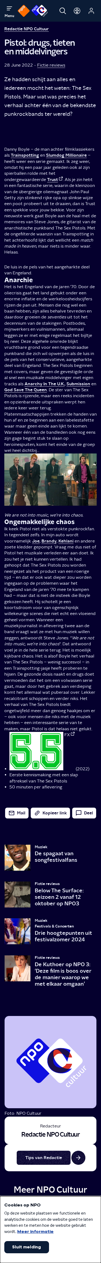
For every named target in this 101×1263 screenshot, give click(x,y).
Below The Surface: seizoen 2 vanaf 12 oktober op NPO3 (59, 897)
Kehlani (66, 541)
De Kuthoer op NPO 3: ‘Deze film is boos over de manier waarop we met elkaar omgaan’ (63, 974)
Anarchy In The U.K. (45, 383)
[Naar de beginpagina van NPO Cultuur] (39, 11)
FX (67, 734)
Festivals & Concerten (54, 926)
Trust (52, 179)
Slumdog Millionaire (66, 155)
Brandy (49, 541)
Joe (36, 541)
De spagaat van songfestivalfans (56, 856)
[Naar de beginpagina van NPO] (24, 11)
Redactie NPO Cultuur (26, 28)
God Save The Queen (25, 389)
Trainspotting (25, 155)
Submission (78, 383)
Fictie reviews (51, 65)
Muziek (41, 847)
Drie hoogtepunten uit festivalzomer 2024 (63, 936)
